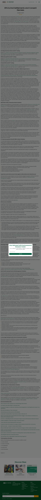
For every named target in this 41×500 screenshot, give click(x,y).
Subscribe (20, 253)
